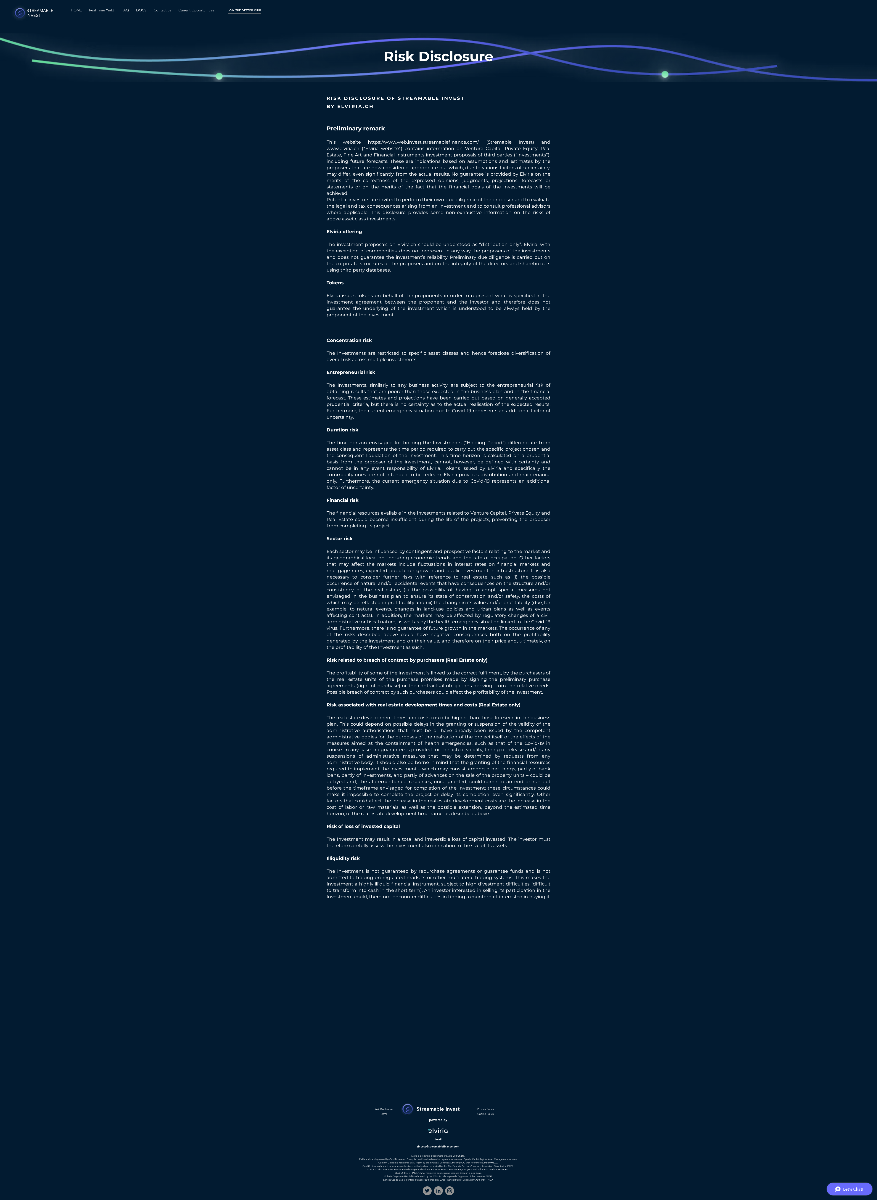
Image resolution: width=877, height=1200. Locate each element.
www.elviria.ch (343, 148)
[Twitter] (427, 1190)
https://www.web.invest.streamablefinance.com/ (423, 142)
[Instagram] (449, 1190)
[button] (141, 10)
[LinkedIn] (438, 1190)
